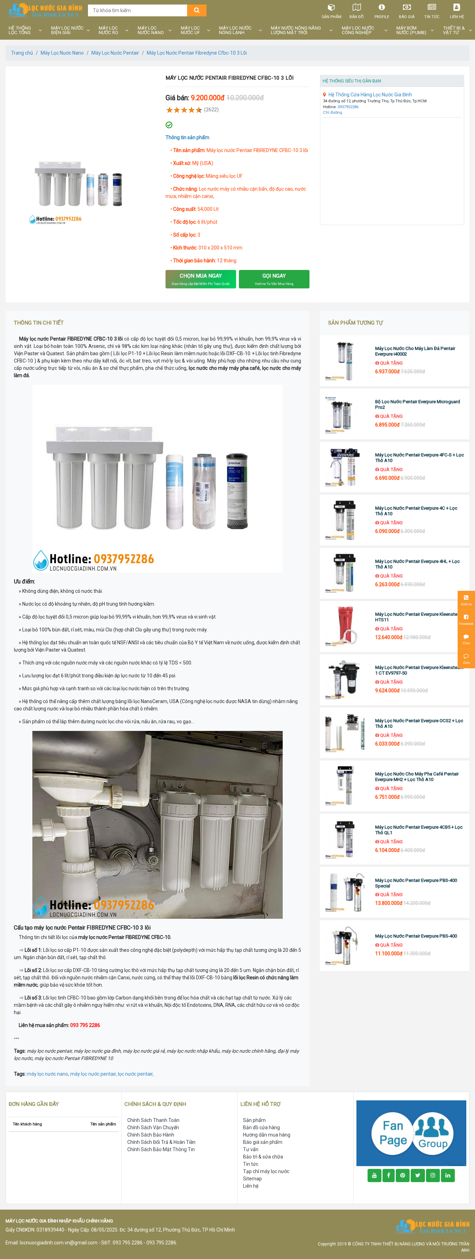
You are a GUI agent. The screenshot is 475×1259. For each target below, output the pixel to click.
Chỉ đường (332, 112)
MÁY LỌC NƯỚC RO (108, 30)
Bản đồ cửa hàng (261, 1127)
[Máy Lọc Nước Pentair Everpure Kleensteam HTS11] (344, 626)
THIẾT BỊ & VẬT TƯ (454, 30)
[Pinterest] (403, 1175)
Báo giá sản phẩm (262, 1142)
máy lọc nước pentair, (94, 1074)
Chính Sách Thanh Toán (153, 1120)
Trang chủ (22, 53)
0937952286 (348, 107)
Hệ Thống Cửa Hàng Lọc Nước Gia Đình (370, 94)
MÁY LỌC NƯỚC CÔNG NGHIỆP (358, 30)
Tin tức (432, 16)
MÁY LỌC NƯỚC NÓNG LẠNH (235, 30)
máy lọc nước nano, (48, 1074)
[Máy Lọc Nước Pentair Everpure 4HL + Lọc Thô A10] (344, 573)
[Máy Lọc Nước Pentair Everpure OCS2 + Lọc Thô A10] (344, 733)
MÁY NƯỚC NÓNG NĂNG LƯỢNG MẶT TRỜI (296, 30)
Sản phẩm (331, 16)
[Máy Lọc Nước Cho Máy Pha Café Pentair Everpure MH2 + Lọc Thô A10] (344, 786)
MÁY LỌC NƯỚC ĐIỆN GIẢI (67, 30)
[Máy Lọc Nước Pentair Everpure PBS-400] (344, 945)
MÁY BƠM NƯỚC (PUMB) (411, 30)
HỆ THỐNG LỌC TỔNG (20, 30)
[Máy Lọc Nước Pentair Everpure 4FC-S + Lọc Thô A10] (344, 467)
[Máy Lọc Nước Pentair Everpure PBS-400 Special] (344, 892)
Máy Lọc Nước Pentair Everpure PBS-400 (416, 936)
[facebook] (411, 1133)
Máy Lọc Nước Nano (62, 53)
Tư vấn (250, 1149)
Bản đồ (356, 16)
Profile (382, 16)
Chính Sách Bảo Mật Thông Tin (161, 1149)
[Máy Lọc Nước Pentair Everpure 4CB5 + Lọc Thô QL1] (344, 839)
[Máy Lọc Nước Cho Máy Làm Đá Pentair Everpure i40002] (344, 361)
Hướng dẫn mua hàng (266, 1135)
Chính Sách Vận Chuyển (153, 1127)
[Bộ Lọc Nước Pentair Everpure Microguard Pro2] (344, 414)
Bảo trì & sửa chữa (263, 1157)
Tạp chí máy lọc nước (266, 1171)
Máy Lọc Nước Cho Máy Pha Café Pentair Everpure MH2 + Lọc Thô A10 (417, 776)
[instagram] (433, 1175)
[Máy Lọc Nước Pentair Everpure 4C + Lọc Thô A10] (344, 520)
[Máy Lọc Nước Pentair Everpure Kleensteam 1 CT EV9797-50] (344, 680)
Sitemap (252, 1178)
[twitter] (418, 1175)
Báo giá (406, 16)
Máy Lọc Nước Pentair (115, 53)
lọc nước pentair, (136, 1074)
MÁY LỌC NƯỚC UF (190, 30)
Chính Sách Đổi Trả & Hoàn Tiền (161, 1142)
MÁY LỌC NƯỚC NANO (151, 30)
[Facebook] (389, 1175)
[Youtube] (374, 1175)
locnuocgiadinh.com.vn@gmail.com (58, 1242)
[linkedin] (448, 1175)
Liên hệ (457, 16)
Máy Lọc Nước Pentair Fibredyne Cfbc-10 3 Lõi (197, 53)
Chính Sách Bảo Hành (150, 1135)
